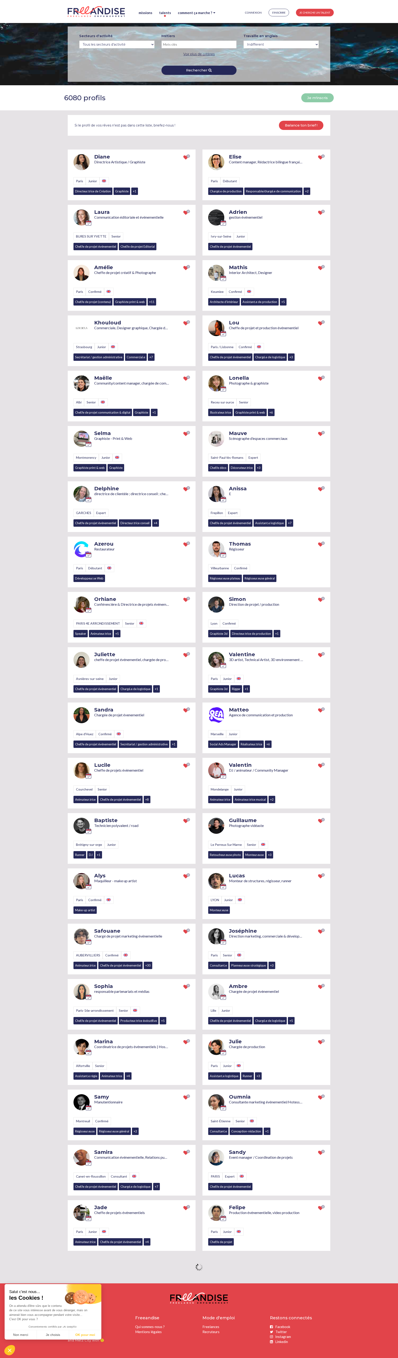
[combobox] (199, 44)
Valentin (240, 765)
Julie (235, 1041)
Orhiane (105, 599)
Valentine (242, 654)
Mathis (238, 267)
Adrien (238, 212)
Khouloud (107, 323)
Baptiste (105, 820)
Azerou (104, 544)
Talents (165, 13)
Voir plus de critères (199, 54)
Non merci (20, 1335)
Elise (235, 157)
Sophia (103, 986)
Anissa (238, 488)
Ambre (238, 986)
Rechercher (197, 70)
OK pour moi (85, 1335)
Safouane (107, 931)
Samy (101, 1097)
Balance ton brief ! (301, 125)
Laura (102, 212)
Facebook (282, 1327)
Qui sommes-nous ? (150, 1327)
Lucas (237, 876)
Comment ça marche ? (195, 13)
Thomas (240, 544)
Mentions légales (148, 1332)
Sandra (103, 710)
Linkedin (281, 1342)
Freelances (210, 1327)
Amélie (103, 267)
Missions (145, 13)
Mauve (238, 433)
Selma (102, 433)
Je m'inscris (317, 98)
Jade (100, 1207)
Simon (237, 599)
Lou (234, 323)
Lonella (239, 378)
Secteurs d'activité (96, 36)
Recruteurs (210, 1332)
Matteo (239, 710)
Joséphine (243, 931)
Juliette (104, 654)
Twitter (281, 1332)
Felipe (237, 1207)
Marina (103, 1041)
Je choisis (53, 1335)
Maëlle (103, 378)
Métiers (168, 36)
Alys (99, 876)
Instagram (283, 1336)
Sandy (237, 1152)
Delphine (106, 488)
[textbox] (181, 44)
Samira (103, 1152)
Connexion (253, 12)
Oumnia (240, 1097)
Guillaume (243, 820)
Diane (102, 157)
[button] (9, 1350)
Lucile (102, 765)
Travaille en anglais (260, 36)
